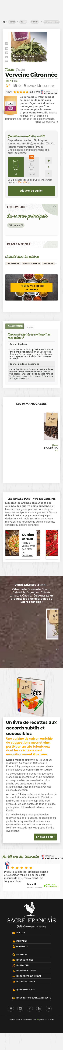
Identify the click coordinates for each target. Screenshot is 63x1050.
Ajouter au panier (31, 190)
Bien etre (34, 22)
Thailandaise (12, 264)
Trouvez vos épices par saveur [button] (31, 287)
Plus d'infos (24, 182)
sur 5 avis (34, 91)
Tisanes (12, 22)
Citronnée (14, 225)
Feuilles (23, 22)
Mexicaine (48, 264)
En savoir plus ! (45, 836)
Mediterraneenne (31, 264)
